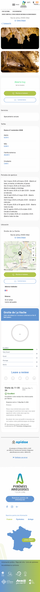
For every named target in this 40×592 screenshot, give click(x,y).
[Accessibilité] (33, 2)
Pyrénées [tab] (20, 519)
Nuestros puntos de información (20, 499)
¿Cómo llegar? (28, 540)
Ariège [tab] (30, 519)
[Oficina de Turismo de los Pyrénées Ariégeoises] (23, 4)
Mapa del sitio (20, 562)
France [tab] (9, 519)
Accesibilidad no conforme (10, 565)
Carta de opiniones (32, 562)
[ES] (37, 2)
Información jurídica (8, 562)
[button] (36, 4)
